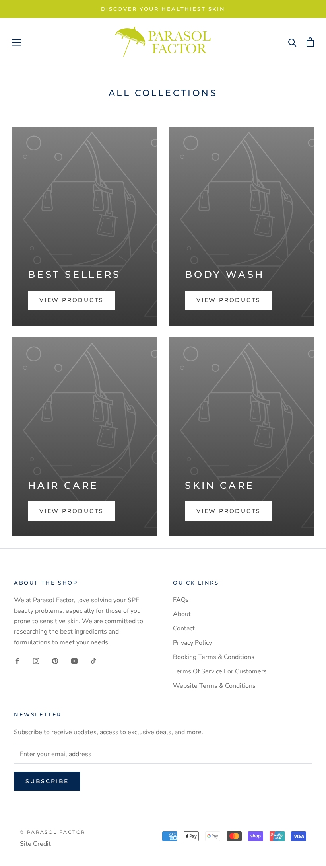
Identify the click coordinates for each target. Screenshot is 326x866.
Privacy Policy (192, 642)
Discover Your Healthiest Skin (163, 9)
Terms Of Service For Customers (220, 671)
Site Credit (35, 843)
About (182, 614)
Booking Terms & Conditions (213, 657)
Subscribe (47, 781)
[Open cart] (310, 42)
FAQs (181, 599)
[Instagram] (36, 660)
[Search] (292, 42)
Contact (184, 628)
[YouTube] (74, 660)
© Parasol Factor (52, 832)
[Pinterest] (55, 660)
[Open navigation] (16, 42)
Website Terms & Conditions (214, 685)
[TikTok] (93, 660)
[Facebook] (17, 660)
